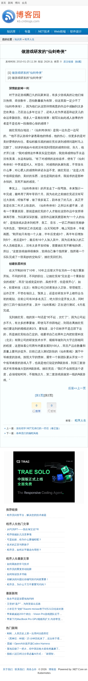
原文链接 (68, 61)
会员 (24, 2)
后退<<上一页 (77, 388)
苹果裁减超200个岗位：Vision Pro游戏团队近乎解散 (35, 614)
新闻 (10, 2)
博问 (17, 2)
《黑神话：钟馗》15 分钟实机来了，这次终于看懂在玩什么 (39, 638)
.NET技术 (43, 31)
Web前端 (60, 31)
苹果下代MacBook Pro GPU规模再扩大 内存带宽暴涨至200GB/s (42, 619)
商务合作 (31, 669)
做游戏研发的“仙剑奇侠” (44, 51)
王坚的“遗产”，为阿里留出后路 (24, 603)
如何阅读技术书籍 (17, 574)
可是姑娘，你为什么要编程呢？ (24, 539)
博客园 (52, 669)
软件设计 (76, 31)
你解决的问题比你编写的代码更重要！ (28, 579)
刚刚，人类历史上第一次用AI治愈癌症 (28, 633)
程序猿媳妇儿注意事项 (19, 534)
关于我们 (8, 669)
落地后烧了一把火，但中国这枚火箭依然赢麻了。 (34, 648)
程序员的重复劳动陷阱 (19, 569)
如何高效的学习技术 (18, 564)
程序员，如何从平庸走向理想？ (24, 549)
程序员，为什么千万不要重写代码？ (26, 584)
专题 (27, 31)
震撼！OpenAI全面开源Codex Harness (28, 643)
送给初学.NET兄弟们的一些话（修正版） (38, 428)
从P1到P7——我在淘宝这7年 (23, 529)
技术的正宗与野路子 (18, 544)
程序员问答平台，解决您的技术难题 (26, 515)
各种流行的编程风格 (27, 433)
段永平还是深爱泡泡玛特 (20, 598)
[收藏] (78, 61)
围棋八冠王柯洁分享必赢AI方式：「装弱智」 (31, 653)
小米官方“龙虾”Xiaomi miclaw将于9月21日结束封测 (35, 609)
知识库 (11, 31)
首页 (3, 2)
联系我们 (20, 669)
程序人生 (29, 39)
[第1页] (39, 395)
